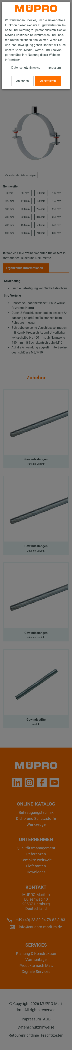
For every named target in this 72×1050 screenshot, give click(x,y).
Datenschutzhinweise (25, 67)
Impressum (53, 67)
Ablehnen (22, 81)
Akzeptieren (48, 81)
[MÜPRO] (36, 8)
